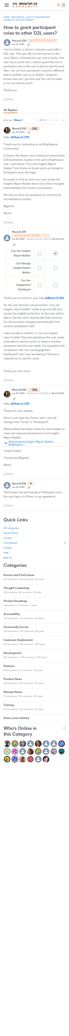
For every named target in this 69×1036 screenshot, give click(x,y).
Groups (8, 547)
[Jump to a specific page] (62, 120)
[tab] (10, 110)
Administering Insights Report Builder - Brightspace (31, 443)
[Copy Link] (28, 44)
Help (6, 552)
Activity (8, 538)
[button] (58, 5)
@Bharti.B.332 (54, 298)
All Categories (11, 528)
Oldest (18, 120)
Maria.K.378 (19, 41)
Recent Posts (11, 533)
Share (8, 100)
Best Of (8, 557)
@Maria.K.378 (20, 137)
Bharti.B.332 (19, 128)
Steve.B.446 (19, 483)
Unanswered (34, 543)
